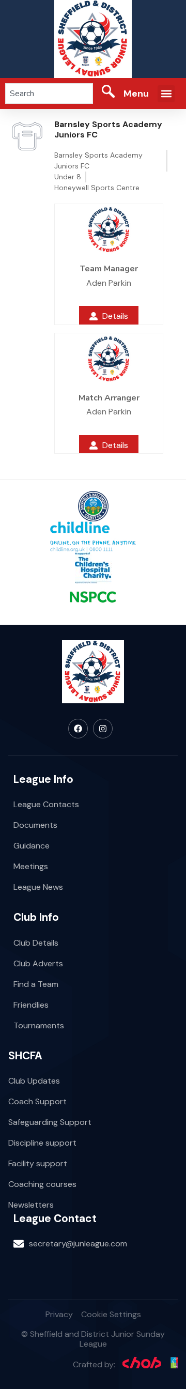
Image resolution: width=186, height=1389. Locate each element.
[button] (166, 93)
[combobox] (49, 93)
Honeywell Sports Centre (97, 187)
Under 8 (67, 176)
